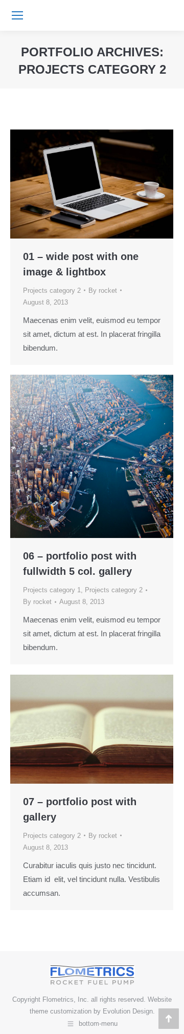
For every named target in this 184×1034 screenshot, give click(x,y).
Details (106, 184)
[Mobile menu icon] (17, 15)
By (102, 290)
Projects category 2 (52, 290)
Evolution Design (128, 1011)
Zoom (78, 184)
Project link (64, 729)
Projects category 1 (52, 590)
